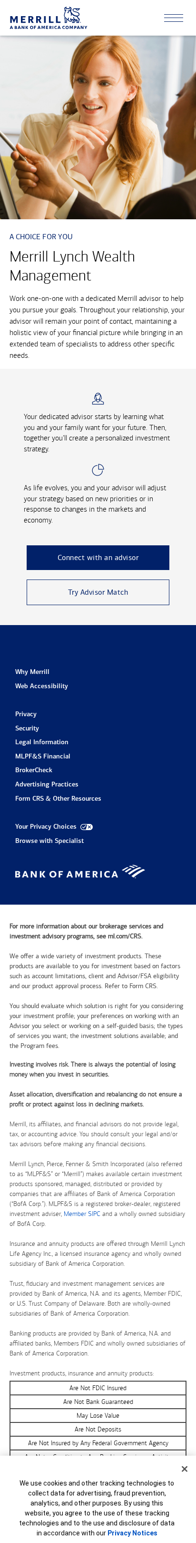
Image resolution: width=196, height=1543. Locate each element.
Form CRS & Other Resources (58, 799)
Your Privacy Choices (46, 827)
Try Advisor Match (98, 592)
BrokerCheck (33, 770)
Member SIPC (82, 1214)
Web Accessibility (41, 686)
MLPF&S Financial (42, 756)
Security (27, 728)
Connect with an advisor (98, 557)
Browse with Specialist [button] (49, 841)
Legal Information (42, 742)
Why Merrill (32, 672)
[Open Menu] (173, 18)
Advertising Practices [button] (46, 784)
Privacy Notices (132, 1533)
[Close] (184, 1469)
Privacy (26, 714)
